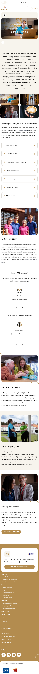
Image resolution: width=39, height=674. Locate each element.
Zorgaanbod (5, 585)
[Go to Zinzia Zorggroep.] (4, 15)
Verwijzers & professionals (10, 582)
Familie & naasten (8, 577)
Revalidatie (6, 595)
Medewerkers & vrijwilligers (10, 579)
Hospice (5, 590)
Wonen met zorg (7, 587)
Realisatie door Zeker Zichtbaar (13, 664)
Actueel (3, 618)
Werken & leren (6, 615)
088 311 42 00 (6, 643)
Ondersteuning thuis (8, 592)
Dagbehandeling (7, 597)
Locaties (4, 601)
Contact (4, 621)
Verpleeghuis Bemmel (9, 608)
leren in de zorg (23, 130)
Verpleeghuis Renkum (9, 606)
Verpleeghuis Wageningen (10, 603)
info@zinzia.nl (6, 640)
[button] (9, 2)
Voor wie (4, 574)
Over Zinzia (5, 611)
